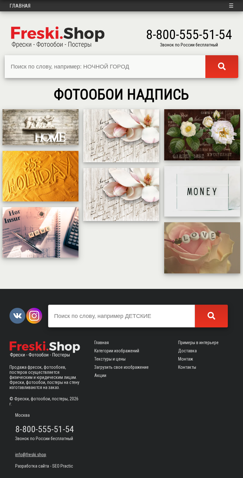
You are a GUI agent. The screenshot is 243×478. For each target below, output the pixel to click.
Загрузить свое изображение (121, 367)
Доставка (187, 350)
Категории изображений (116, 350)
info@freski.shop (30, 454)
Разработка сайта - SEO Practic (44, 466)
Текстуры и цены (110, 358)
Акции (100, 375)
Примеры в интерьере (198, 342)
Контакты (187, 367)
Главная (20, 6)
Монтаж (185, 358)
